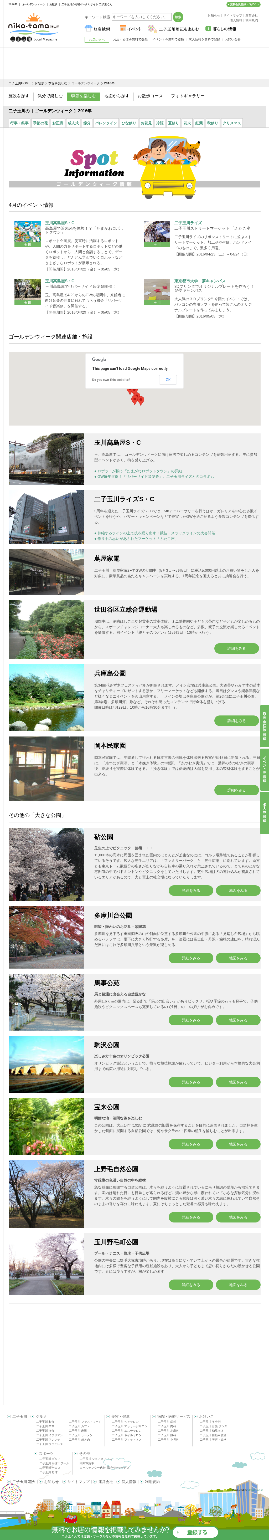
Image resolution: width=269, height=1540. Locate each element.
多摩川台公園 (113, 915)
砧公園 (103, 836)
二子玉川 (19, 1416)
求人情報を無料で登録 (204, 39)
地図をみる (238, 890)
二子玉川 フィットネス (127, 1439)
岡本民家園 (110, 745)
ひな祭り (129, 123)
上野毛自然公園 (116, 1169)
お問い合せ (233, 39)
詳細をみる (236, 648)
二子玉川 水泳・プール (54, 1463)
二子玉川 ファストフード (85, 1421)
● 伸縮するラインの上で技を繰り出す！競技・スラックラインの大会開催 (154, 533)
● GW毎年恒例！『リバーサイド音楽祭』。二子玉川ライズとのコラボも (154, 476)
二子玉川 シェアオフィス (96, 1458)
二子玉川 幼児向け (212, 1430)
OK (168, 380)
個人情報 (129, 1482)
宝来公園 (107, 1107)
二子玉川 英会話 (210, 1421)
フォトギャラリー (188, 96)
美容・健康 (120, 1416)
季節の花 (40, 123)
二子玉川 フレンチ (48, 1439)
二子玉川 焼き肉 (79, 1439)
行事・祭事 (19, 123)
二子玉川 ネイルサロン (127, 1435)
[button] (140, 401)
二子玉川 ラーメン (81, 1435)
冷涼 (160, 123)
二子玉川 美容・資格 (213, 1439)
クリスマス (232, 123)
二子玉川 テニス (49, 1467)
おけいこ (206, 1416)
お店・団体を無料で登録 (130, 39)
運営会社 (105, 1482)
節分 (87, 123)
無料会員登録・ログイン (244, 4)
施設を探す (18, 96)
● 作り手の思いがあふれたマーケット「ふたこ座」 (136, 538)
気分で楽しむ (50, 96)
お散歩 (39, 83)
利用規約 (152, 1482)
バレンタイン (106, 123)
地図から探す (117, 96)
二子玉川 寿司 (78, 1430)
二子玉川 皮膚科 (168, 1430)
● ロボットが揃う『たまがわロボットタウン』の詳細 (138, 471)
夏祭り (173, 123)
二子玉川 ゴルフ (49, 1458)
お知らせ (51, 1482)
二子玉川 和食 (45, 1421)
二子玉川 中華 (45, 1426)
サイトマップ (79, 1482)
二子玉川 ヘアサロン (125, 1421)
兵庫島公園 (110, 673)
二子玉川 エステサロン (127, 1430)
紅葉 (199, 123)
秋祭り (212, 123)
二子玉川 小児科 (168, 1439)
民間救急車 (87, 1463)
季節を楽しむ (57, 83)
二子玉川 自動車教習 (213, 1435)
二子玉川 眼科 (167, 1435)
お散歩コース (150, 96)
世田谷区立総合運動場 (125, 609)
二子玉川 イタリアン (49, 1435)
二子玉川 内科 (167, 1426)
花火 (187, 123)
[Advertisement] (134, 63)
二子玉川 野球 (48, 1472)
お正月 (57, 123)
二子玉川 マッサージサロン (129, 1426)
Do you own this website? (111, 380)
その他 (84, 1453)
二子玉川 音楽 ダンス (213, 1426)
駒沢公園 (107, 1044)
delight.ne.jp (255, 1489)
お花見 (146, 123)
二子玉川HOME (19, 83)
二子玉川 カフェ (79, 1426)
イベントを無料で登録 (168, 39)
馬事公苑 (107, 982)
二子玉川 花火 (23, 1482)
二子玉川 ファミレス (49, 1444)
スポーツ (46, 1453)
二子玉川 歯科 (167, 1421)
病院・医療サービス (173, 1416)
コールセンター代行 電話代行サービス (105, 1467)
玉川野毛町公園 (116, 1242)
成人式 (73, 123)
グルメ (41, 1416)
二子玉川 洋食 (45, 1430)
